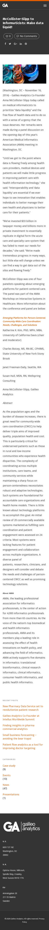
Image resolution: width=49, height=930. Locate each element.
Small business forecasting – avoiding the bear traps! (19, 736)
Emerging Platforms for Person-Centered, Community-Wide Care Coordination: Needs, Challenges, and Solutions (24, 321)
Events (6, 775)
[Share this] (5, 43)
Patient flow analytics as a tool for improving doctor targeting (23, 746)
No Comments (28, 36)
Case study (9, 765)
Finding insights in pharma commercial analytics (18, 727)
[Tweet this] (10, 43)
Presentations (11, 794)
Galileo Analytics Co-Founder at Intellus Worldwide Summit (21, 717)
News (6, 784)
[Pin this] (26, 43)
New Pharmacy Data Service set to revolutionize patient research (23, 708)
